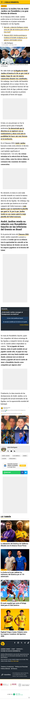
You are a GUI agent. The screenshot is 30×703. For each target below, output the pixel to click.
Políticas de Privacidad (21, 667)
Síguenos (23, 465)
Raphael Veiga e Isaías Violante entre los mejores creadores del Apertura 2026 (14, 634)
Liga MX (4, 458)
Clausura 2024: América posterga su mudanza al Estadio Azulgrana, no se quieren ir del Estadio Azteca (15, 37)
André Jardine (20, 143)
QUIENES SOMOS (5, 649)
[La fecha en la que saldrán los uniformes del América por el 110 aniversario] (15, 560)
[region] (15, 701)
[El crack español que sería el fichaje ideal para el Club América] (15, 591)
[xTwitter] (21, 643)
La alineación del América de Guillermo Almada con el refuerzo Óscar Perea (14, 545)
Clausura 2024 (23, 234)
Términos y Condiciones (7, 667)
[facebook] (15, 643)
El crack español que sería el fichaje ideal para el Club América (13, 604)
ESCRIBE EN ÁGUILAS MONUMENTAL (10, 651)
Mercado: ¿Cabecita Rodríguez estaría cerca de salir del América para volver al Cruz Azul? (16, 29)
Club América (16, 455)
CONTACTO (19, 649)
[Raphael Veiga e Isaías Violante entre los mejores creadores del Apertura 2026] (15, 619)
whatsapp (8, 472)
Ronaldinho (12, 458)
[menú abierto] (2, 2)
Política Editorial (5, 668)
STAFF (13, 649)
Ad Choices (14, 668)
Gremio (25, 455)
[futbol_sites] (6, 675)
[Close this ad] (29, 698)
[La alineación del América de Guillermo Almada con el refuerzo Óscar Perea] (15, 531)
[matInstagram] (18, 643)
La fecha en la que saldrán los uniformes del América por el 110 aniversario (12, 574)
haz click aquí (15, 661)
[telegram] (25, 643)
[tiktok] (28, 643)
